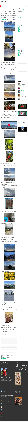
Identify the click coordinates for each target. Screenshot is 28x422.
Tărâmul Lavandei (18, 369)
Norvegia (19, 367)
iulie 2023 (19, 27)
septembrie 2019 (19, 51)
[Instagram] (0, 5)
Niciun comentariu (14, 329)
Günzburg (16, 365)
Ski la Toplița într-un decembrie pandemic (12, 332)
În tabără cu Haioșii (22, 86)
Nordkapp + (19, 76)
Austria (18, 363)
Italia (20, 365)
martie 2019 (19, 55)
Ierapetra (13, 327)
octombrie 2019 (19, 50)
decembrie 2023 (19, 25)
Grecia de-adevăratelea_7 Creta (5, 331)
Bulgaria (22, 363)
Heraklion (10, 327)
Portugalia (24, 367)
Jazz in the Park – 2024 (20, 15)
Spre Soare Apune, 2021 (20, 79)
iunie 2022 (19, 33)
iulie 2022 (19, 32)
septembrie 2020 (19, 46)
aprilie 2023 (19, 29)
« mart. (18, 124)
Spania (18, 368)
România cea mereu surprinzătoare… (21, 77)
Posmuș (18, 18)
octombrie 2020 (19, 45)
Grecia (8, 327)
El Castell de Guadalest (20, 17)
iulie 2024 (19, 23)
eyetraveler (3, 329)
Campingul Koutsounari (3, 19)
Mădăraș (17, 367)
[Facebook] (0, 3)
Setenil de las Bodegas (20, 16)
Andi (9, 329)
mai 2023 (19, 28)
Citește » (20, 85)
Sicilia (18, 78)
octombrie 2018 (19, 56)
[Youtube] (0, 6)
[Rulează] (18, 115)
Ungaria (21, 369)
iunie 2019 (19, 53)
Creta (4, 327)
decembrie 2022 (19, 31)
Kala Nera (22, 365)
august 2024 (19, 22)
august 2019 (19, 52)
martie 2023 (19, 30)
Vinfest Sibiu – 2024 (20, 14)
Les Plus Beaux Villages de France (20, 366)
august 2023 (19, 26)
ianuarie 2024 (19, 24)
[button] (22, 130)
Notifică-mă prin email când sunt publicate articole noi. (6, 357)
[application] (22, 106)
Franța (16, 364)
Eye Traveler (4, 1)
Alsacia (16, 363)
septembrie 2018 (19, 57)
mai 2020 (19, 48)
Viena (22, 369)
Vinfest (24, 369)
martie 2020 (19, 49)
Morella (3, 390)
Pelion (22, 367)
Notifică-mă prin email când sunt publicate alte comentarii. (6, 355)
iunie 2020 (19, 47)
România (16, 368)
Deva (6, 327)
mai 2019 (19, 54)
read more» (4, 392)
